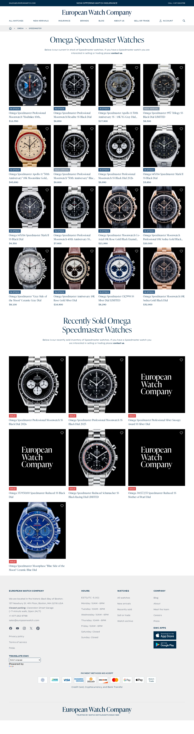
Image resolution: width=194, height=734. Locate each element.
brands (84, 21)
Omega (20, 28)
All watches (123, 598)
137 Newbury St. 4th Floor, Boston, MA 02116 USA (36, 603)
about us (119, 21)
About (157, 603)
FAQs (12, 648)
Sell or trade (123, 615)
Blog (156, 598)
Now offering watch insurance (97, 3)
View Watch (29, 85)
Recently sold (124, 609)
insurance (64, 21)
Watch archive (125, 621)
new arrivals (41, 21)
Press (156, 621)
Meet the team (161, 609)
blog (101, 21)
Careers (158, 615)
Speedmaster (35, 28)
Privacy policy (16, 636)
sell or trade (142, 21)
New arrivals (124, 603)
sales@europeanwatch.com (22, 3)
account (168, 21)
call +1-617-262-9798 (176, 3)
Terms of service (18, 642)
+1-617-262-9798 (18, 616)
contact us (116, 53)
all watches (16, 21)
